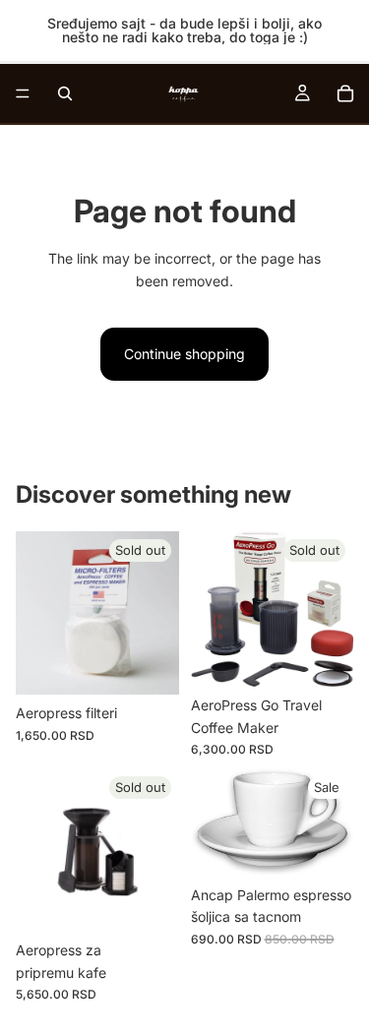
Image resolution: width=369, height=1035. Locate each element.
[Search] (65, 93)
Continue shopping (184, 353)
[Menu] (22, 93)
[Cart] (345, 93)
